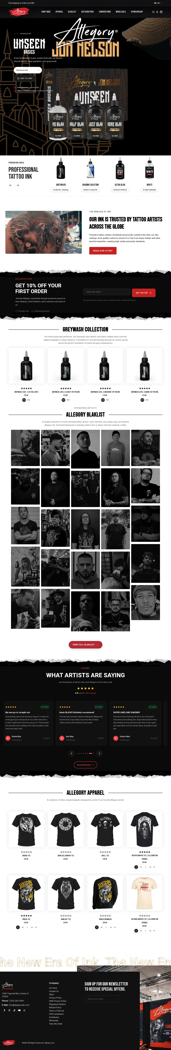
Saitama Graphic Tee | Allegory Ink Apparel (144, 921)
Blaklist (72, 11)
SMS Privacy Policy (57, 1001)
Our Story (53, 988)
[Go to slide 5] (87, 753)
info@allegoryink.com (19, 1005)
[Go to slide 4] (85, 753)
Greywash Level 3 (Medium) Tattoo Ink (105, 392)
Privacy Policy (55, 998)
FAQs (51, 994)
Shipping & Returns (57, 1004)
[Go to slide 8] (93, 753)
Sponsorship (137, 11)
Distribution (54, 1017)
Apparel (59, 11)
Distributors (87, 11)
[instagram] (9, 1010)
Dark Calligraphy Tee (66, 855)
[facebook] (4, 1010)
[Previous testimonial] (71, 753)
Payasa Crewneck (105, 919)
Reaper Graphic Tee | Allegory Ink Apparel (145, 857)
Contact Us (54, 991)
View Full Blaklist (85, 644)
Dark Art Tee (66, 919)
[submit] (116, 999)
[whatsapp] (24, 1010)
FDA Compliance (56, 1014)
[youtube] (19, 1010)
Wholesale (121, 11)
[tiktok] (14, 1010)
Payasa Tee (26, 919)
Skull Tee (105, 855)
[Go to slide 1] (78, 753)
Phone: (5, 1000)
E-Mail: (5, 1005)
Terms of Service (56, 1011)
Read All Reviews (84, 765)
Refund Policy (55, 1007)
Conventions (105, 11)
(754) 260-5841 (16, 1000)
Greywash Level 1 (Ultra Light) (26, 392)
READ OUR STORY (103, 250)
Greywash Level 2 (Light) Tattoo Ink (66, 392)
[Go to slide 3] (83, 753)
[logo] (7, 985)
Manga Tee (26, 855)
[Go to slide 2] (81, 753)
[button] (11, 185)
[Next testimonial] (100, 753)
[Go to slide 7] (91, 753)
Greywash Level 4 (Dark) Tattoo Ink (144, 392)
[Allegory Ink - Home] (19, 12)
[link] (26, 366)
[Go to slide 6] (89, 753)
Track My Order (55, 1024)
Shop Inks (46, 11)
